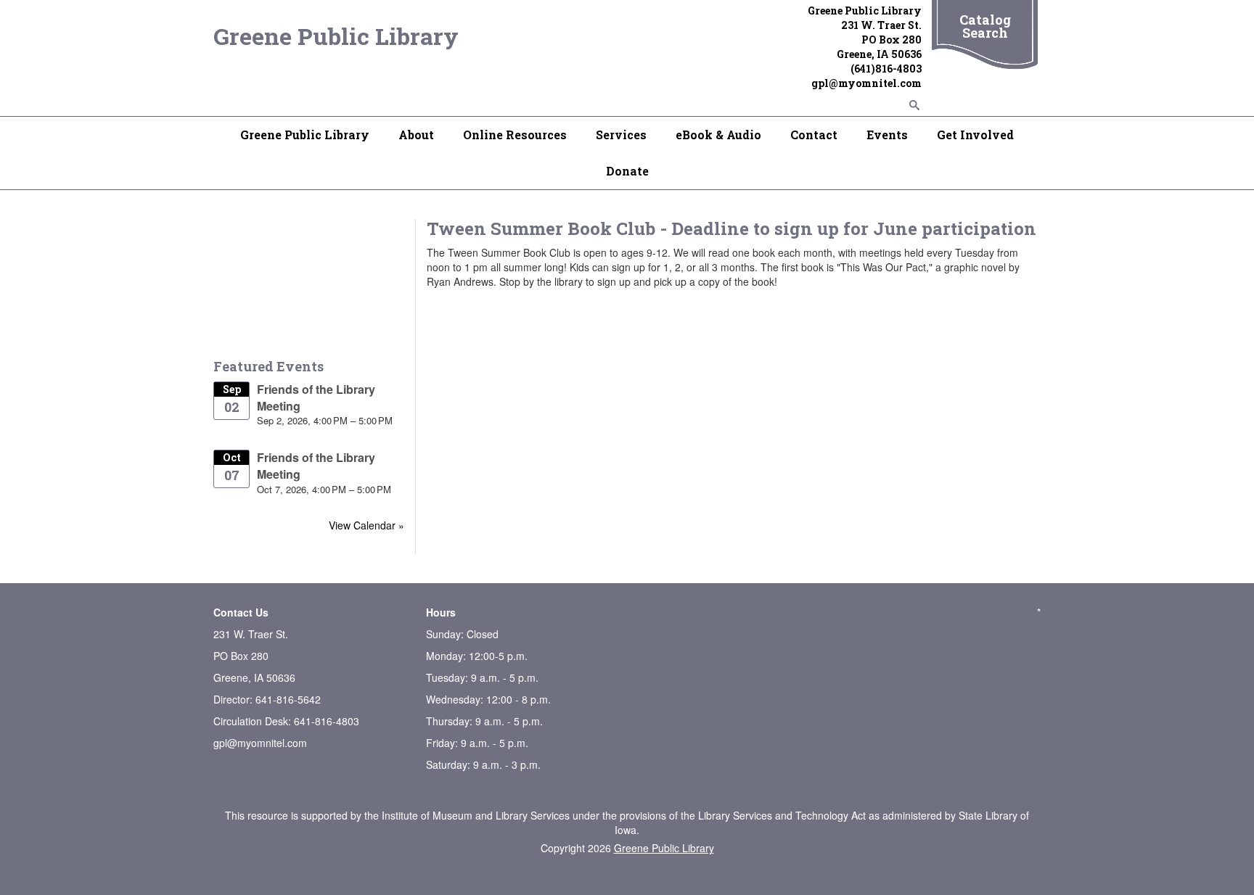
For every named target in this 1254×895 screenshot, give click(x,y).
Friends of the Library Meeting (316, 397)
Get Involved (975, 134)
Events (887, 134)
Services (621, 134)
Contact (813, 134)
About (416, 134)
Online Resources (515, 134)
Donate (627, 170)
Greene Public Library (336, 35)
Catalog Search (985, 26)
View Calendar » (366, 525)
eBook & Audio (718, 134)
